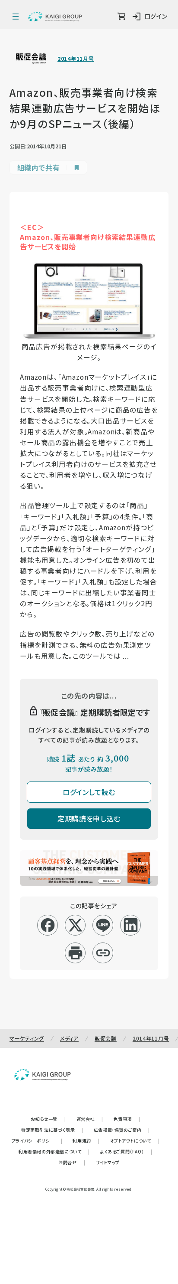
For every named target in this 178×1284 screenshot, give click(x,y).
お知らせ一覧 (48, 1119)
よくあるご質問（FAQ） (126, 1151)
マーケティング (27, 1038)
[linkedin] (130, 925)
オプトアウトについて (135, 1140)
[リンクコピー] (103, 952)
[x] (75, 925)
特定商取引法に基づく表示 (52, 1129)
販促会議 (106, 1038)
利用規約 (86, 1140)
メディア (69, 1038)
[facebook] (47, 925)
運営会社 (89, 1119)
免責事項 (127, 1119)
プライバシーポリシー (37, 1140)
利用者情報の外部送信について (54, 1151)
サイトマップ (107, 1162)
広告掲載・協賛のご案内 (122, 1129)
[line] (103, 925)
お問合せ (71, 1162)
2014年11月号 (75, 58)
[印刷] (75, 952)
